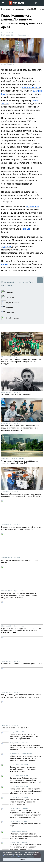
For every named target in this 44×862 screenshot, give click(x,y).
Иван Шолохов (7, 32)
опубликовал (32, 206)
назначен (26, 229)
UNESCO (31, 9)
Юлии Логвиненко (31, 87)
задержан (6, 246)
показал (5, 264)
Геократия (5, 9)
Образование (18, 9)
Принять (22, 859)
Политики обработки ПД (11, 856)
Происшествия (23, 35)
